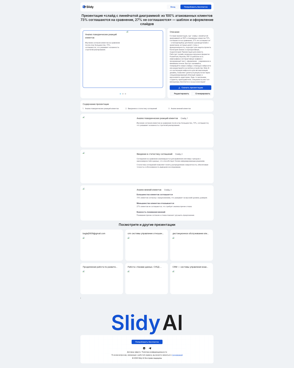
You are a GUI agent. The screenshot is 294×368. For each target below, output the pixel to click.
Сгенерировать (202, 93)
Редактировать (181, 93)
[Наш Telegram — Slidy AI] (150, 348)
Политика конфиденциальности (154, 352)
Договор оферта (134, 352)
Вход (173, 7)
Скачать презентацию (192, 87)
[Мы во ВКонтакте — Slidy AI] (144, 348)
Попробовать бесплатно (196, 7)
